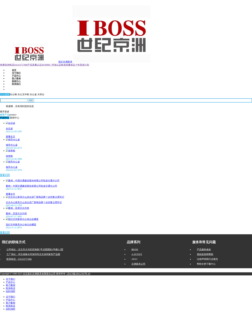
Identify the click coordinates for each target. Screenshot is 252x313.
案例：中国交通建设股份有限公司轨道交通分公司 (31, 186)
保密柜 (9, 156)
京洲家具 (21, 1)
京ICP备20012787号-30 (78, 273)
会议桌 (9, 128)
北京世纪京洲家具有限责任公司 (39, 273)
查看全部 (4, 175)
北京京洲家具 (12, 1)
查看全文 (10, 136)
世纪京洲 (3, 1)
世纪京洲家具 (65, 62)
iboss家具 (28, 1)
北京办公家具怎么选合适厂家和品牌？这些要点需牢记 (34, 202)
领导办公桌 (12, 145)
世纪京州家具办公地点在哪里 (21, 224)
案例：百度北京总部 (16, 213)
